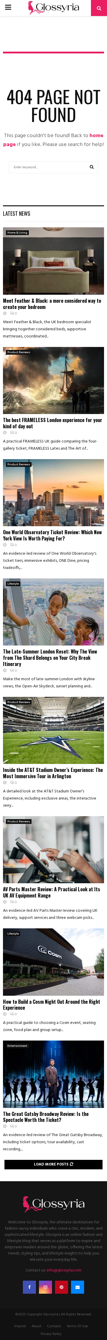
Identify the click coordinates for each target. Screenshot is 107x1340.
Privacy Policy (51, 1334)
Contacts (54, 1326)
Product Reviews (18, 352)
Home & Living (17, 232)
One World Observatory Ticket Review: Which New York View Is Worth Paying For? (52, 535)
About (36, 1326)
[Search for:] (53, 167)
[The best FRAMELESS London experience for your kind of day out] (53, 380)
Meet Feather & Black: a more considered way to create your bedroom (52, 303)
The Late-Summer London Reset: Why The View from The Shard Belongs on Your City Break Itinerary (50, 657)
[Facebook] (29, 1287)
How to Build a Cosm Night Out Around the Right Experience (51, 1004)
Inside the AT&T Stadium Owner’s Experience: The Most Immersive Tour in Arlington (53, 773)
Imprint (20, 1326)
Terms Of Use (77, 1326)
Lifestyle (13, 583)
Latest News (16, 213)
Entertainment (17, 1046)
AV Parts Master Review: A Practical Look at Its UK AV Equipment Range (51, 892)
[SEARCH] (91, 167)
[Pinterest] (61, 1287)
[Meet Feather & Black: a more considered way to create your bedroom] (53, 261)
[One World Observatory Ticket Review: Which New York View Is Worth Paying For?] (53, 493)
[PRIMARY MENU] (8, 8)
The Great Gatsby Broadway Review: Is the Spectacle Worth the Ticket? (46, 1117)
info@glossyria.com (64, 1270)
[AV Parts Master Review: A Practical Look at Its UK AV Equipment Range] (53, 850)
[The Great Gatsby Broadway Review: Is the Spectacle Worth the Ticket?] (53, 1074)
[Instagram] (45, 1287)
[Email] (77, 1287)
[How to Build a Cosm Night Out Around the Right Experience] (53, 962)
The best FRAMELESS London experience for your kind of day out (52, 423)
